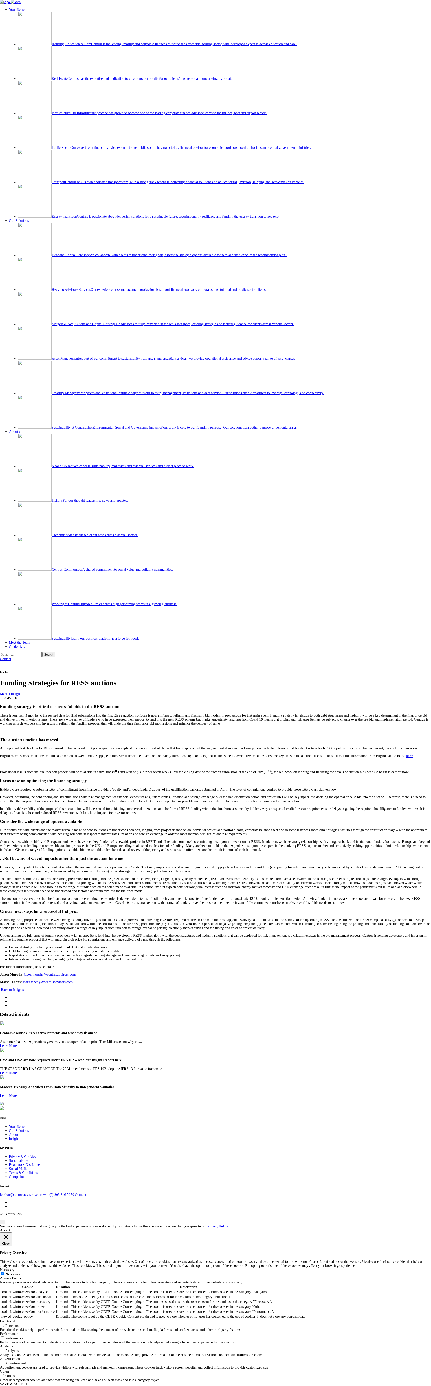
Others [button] (4, 1371)
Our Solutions (19, 220)
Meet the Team (19, 642)
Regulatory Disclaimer (25, 1164)
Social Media (18, 1169)
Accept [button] (5, 1230)
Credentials (17, 646)
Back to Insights (12, 990)
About (13, 1134)
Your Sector (17, 9)
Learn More (8, 1046)
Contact (5, 659)
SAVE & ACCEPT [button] (14, 1384)
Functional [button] (7, 1321)
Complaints (17, 1177)
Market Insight (10, 694)
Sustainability (18, 1160)
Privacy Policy (217, 1226)
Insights (14, 1139)
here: (409, 756)
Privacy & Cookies (22, 1156)
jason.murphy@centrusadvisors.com (50, 974)
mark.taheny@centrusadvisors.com (48, 982)
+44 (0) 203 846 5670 (58, 1195)
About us (15, 431)
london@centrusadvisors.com (21, 1195)
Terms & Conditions (23, 1173)
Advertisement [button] (10, 1359)
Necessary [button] (7, 1270)
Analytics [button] (6, 1346)
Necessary (12, 1274)
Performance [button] (9, 1334)
